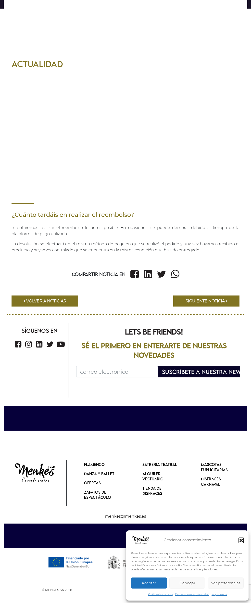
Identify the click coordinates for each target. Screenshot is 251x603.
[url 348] (18, 344)
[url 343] (148, 274)
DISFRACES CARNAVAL (211, 481)
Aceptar (149, 583)
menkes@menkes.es (125, 516)
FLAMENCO (94, 464)
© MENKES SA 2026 (57, 590)
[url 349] (28, 344)
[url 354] (35, 473)
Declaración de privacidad (192, 594)
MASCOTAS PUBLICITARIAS (214, 467)
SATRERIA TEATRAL (159, 464)
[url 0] (141, 540)
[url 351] (50, 344)
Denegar (187, 583)
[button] (241, 540)
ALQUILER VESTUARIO (152, 476)
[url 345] (175, 274)
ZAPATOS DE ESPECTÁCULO (97, 495)
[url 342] (134, 274)
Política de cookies (160, 594)
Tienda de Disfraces (152, 491)
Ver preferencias (225, 583)
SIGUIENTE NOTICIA (206, 301)
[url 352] (61, 344)
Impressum (219, 594)
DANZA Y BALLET (99, 473)
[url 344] (161, 274)
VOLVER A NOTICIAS (45, 301)
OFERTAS (92, 482)
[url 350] (39, 344)
